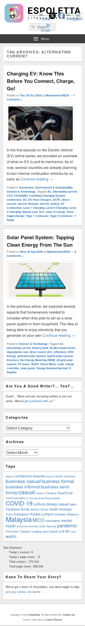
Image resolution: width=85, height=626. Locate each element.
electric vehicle (49, 204)
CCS (10, 195)
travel (73, 531)
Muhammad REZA (57, 95)
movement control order (31, 526)
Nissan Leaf (30, 212)
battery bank (40, 348)
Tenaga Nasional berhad (51, 368)
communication (16, 498)
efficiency (60, 352)
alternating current (65, 191)
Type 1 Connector (37, 216)
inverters (13, 360)
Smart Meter (48, 364)
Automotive (26, 187)
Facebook (13, 509)
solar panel (28, 368)
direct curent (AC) (41, 352)
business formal (58, 481)
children (40, 493)
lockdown (60, 514)
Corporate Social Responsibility (43, 498)
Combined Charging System (47, 195)
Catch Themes (54, 619)
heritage (65, 508)
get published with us (38, 401)
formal (44, 509)
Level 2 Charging (57, 208)
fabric (73, 504)
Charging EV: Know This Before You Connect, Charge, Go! (41, 81)
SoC (41, 212)
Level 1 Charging (34, 208)
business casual (23, 481)
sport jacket (50, 531)
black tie (50, 476)
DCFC (57, 200)
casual (27, 492)
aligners (10, 476)
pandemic (67, 525)
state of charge (55, 212)
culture (39, 504)
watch (11, 536)
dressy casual (57, 504)
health (53, 509)
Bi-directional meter (62, 348)
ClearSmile (65, 493)
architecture (23, 476)
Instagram (21, 513)
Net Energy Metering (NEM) (37, 360)
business (69, 476)
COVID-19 (19, 503)
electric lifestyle (28, 204)
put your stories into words (23, 592)
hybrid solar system (60, 356)
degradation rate (17, 352)
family (25, 508)
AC (49, 191)
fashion (35, 509)
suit (61, 530)
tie (67, 531)
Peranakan (12, 531)
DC (25, 200)
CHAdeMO (21, 195)
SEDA (35, 364)
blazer (59, 476)
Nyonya (51, 526)
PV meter (24, 364)
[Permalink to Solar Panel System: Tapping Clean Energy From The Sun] (40, 300)
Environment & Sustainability (54, 187)
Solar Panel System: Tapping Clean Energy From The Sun (40, 241)
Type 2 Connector (61, 216)
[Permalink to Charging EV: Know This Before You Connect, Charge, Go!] (40, 144)
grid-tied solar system (31, 356)
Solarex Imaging (30, 531)
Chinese (50, 493)
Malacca (72, 514)
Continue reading (36, 179)
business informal (23, 486)
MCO (38, 519)
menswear (52, 520)
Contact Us (69, 614)
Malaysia (19, 519)
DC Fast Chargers (40, 200)
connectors (14, 200)
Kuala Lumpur (41, 514)
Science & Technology (21, 191)
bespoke (39, 476)
